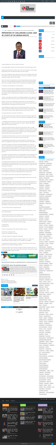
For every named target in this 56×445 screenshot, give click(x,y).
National (48, 307)
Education (41, 227)
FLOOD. (47, 243)
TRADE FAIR (49, 381)
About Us (7, 400)
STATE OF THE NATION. (46, 352)
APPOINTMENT (49, 172)
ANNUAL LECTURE (42, 172)
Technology (31, 20)
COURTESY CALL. (48, 203)
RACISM (46, 334)
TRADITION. (41, 383)
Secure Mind (41, 347)
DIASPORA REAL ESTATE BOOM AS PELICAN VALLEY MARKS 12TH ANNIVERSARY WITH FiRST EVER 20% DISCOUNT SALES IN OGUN (34, 26)
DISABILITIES (41, 216)
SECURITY (47, 347)
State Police (50, 356)
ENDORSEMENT (47, 230)
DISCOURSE (41, 219)
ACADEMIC (46, 161)
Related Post (4, 285)
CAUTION (40, 183)
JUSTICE (49, 281)
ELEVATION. (41, 230)
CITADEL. (40, 192)
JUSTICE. (51, 283)
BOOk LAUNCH (41, 179)
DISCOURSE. (47, 219)
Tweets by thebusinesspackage (44, 85)
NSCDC (47, 312)
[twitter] (9, 1)
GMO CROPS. (41, 250)
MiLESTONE (41, 301)
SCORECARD (52, 345)
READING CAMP (41, 336)
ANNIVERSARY (46, 170)
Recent (41, 87)
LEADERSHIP (41, 287)
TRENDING (41, 385)
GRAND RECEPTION (49, 254)
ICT (51, 265)
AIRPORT (40, 170)
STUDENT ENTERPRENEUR (43, 365)
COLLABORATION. (49, 194)
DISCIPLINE (47, 216)
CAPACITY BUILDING (42, 181)
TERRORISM (47, 374)
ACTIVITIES (41, 165)
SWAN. (52, 370)
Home (43, 1)
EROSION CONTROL (47, 236)
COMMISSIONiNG (48, 196)
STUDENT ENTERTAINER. (43, 368)
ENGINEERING (41, 232)
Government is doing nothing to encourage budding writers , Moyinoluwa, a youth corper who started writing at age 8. (48, 410)
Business (25, 20)
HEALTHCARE (41, 259)
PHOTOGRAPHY (41, 325)
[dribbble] (16, 1)
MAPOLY (40, 296)
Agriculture (45, 167)
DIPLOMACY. (51, 214)
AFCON (40, 167)
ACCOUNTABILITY (42, 163)
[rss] (18, 1)
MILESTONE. (52, 301)
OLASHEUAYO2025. (47, 316)
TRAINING (51, 383)
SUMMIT (48, 370)
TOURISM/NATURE (42, 381)
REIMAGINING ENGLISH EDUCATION (45, 339)
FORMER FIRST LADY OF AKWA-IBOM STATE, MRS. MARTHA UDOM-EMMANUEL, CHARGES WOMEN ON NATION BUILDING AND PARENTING (19, 299)
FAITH (40, 239)
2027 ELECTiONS (42, 159)
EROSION (40, 236)
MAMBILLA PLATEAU (42, 294)
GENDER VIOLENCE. (42, 247)
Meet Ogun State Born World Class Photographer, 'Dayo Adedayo (48, 435)
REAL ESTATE (10, 26)
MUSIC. (40, 305)
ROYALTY (50, 343)
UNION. (49, 385)
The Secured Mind (42, 379)
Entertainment (48, 232)
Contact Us (13, 400)
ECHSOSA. (41, 225)
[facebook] (7, 1)
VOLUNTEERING (41, 388)
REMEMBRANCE (42, 341)
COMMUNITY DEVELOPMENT (44, 199)
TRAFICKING (47, 383)
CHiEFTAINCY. (47, 187)
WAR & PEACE (48, 388)
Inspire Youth (45, 20)
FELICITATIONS (41, 243)
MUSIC (51, 303)
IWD (51, 279)
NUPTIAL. (51, 314)
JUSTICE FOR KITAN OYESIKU (44, 283)
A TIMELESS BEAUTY (49, 159)
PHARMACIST (51, 321)
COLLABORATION (42, 194)
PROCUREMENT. (48, 332)
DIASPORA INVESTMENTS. (43, 214)
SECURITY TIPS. (42, 350)
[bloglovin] (14, 1)
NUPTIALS (41, 316)
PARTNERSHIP (50, 319)
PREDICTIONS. (41, 330)
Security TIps (41, 348)
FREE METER (41, 245)
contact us (52, 1)
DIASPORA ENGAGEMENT (43, 212)
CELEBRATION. (41, 185)
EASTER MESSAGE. (42, 223)
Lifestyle (20, 20)
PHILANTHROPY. (47, 323)
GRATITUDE (41, 256)
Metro (6, 30)
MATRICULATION (46, 296)
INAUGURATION (46, 267)
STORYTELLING (45, 361)
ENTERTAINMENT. (42, 234)
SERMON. (52, 350)
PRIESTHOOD (48, 330)
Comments (52, 87)
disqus (19, 307)
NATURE (52, 307)
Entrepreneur (38, 20)
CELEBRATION (46, 183)
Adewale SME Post (47, 165)
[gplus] (11, 1)
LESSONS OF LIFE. (42, 290)
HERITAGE (46, 259)
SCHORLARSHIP (45, 345)
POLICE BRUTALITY (49, 325)
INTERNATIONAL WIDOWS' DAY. (44, 274)
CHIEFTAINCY (41, 187)
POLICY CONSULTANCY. (43, 327)
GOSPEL (40, 252)
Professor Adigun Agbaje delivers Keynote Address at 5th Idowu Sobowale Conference (49, 152)
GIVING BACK (49, 247)
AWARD (47, 174)
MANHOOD (49, 294)
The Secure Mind (42, 376)
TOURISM (48, 379)
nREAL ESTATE (41, 312)
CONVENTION (47, 201)
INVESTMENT (47, 279)
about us (47, 1)
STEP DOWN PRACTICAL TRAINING (45, 359)
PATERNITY (41, 321)
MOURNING (46, 303)
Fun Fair (46, 245)
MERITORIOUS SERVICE (43, 299)
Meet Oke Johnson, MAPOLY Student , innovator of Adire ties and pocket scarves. (48, 430)
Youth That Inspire (42, 394)
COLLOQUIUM (41, 196)
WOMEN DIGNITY (42, 392)
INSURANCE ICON (42, 270)
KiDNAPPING (41, 285)
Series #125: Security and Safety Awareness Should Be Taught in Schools (48, 116)
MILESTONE (46, 301)
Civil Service (46, 192)
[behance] (20, 1)
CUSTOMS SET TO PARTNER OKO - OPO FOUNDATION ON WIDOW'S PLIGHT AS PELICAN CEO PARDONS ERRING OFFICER (6, 299)
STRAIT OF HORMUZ (42, 363)
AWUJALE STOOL (42, 176)
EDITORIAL (46, 225)
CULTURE (40, 205)
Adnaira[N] (35, 254)
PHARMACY (41, 323)
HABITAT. (49, 256)
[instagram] (22, 1)
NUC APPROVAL (42, 314)
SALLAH (40, 345)
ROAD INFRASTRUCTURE (43, 343)
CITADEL (49, 190)
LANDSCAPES (47, 285)
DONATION (49, 221)
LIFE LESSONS (41, 292)
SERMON (47, 350)
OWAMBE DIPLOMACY (42, 319)
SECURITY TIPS (48, 348)
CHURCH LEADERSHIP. (43, 190)
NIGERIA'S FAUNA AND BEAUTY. (44, 310)
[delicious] (24, 1)
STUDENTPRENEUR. (42, 370)
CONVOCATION (41, 203)
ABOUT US (4, 20)
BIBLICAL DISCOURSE (49, 176)
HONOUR (50, 263)
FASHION (47, 239)
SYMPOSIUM (41, 372)
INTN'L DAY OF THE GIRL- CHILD (44, 276)
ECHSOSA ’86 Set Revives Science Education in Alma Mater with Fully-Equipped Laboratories (49, 104)
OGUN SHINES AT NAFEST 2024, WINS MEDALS (31, 298)
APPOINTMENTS (42, 174)
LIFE (47, 290)
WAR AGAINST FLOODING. (43, 390)
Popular (47, 87)
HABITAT (45, 256)
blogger (7, 307)
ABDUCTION (41, 161)
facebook (31, 307)
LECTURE (46, 287)
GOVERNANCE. (41, 254)
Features (9, 20)
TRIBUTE (45, 385)
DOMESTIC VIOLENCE (42, 221)
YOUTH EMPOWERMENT (50, 392)
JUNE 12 (40, 281)
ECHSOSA (48, 223)
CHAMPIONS (48, 185)
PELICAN (45, 321)
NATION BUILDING (42, 307)
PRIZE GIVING (41, 332)
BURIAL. (47, 179)
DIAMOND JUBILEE (42, 210)
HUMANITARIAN (46, 265)
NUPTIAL (47, 314)
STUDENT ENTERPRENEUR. (43, 367)
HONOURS (41, 265)
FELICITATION (51, 241)
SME (40, 352)
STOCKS (40, 361)
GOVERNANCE (45, 252)
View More (35, 285)
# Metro (5, 252)
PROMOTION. (41, 334)
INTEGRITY (41, 272)
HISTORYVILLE (47, 261)
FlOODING (51, 243)
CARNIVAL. (49, 181)
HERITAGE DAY (41, 261)
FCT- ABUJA (41, 241)
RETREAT (47, 341)
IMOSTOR (40, 267)
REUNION (51, 341)
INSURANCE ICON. (50, 270)
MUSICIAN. (45, 305)
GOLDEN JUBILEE (48, 250)
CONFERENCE (41, 201)
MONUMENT (41, 303)
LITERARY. (52, 292)
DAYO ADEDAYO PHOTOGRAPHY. (44, 207)
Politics (50, 327)
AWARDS (51, 174)
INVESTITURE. (41, 279)
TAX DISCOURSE (47, 372)
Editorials (14, 20)
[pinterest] (13, 1)
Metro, (17, 37)
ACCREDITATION (49, 163)
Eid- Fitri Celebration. (49, 227)
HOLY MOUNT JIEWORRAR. (43, 263)
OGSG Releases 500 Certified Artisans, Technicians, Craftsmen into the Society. (49, 133)
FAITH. (44, 239)
